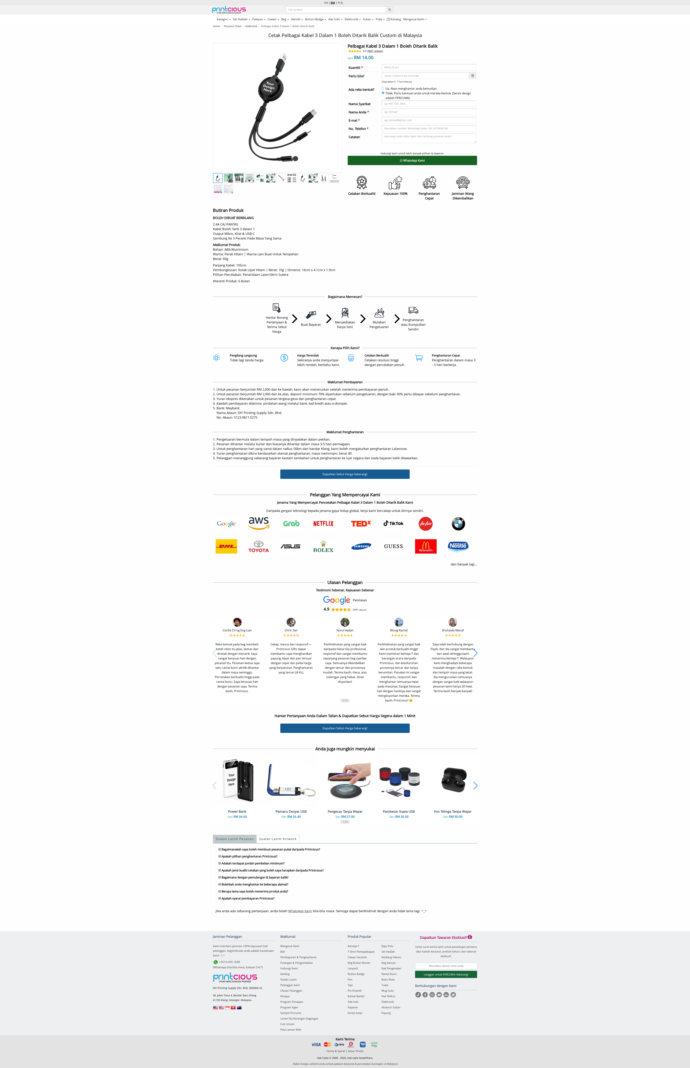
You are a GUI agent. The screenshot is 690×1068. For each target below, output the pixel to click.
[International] (215, 1009)
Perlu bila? (356, 76)
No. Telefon (359, 128)
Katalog (395, 19)
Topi (350, 985)
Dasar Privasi (356, 1051)
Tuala (384, 985)
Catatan (354, 137)
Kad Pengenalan (391, 968)
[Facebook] (425, 995)
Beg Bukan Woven (359, 963)
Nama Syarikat (360, 104)
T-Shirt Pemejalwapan (361, 951)
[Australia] (239, 1009)
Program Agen (289, 1007)
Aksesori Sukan (390, 1007)
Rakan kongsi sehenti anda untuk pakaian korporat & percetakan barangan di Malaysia (345, 1063)
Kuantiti (356, 67)
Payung (386, 1013)
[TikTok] (418, 995)
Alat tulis (353, 1001)
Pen (350, 979)
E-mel (354, 120)
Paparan (353, 1007)
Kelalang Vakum (391, 957)
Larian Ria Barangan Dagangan (299, 1018)
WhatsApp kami (300, 911)
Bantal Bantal (356, 996)
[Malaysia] (221, 1009)
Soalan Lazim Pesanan (235, 839)
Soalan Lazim (288, 979)
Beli (282, 951)
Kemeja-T (353, 946)
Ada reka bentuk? (361, 89)
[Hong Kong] (233, 1009)
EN (326, 2)
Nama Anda (359, 112)
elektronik (251, 26)
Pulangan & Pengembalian (296, 963)
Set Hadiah (388, 951)
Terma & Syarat (335, 1051)
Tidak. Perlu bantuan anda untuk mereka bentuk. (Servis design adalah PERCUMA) (428, 95)
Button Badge (356, 974)
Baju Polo (387, 946)
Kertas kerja (355, 1013)
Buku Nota (388, 979)
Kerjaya (284, 996)
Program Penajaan (291, 1001)
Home (216, 26)
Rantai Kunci (389, 974)
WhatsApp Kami (413, 160)
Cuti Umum (287, 1024)
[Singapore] (227, 1009)
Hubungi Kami (289, 968)
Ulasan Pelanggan (291, 990)
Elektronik (387, 1001)
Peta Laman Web (290, 1029)
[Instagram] (432, 995)
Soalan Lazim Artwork (278, 839)
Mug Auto (387, 990)
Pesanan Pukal (232, 26)
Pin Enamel (355, 990)
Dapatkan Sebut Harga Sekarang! (345, 474)
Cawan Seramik (357, 957)
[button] (214, 653)
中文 (340, 2)
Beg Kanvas (388, 963)
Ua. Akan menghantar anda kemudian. (411, 89)
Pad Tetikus (388, 996)
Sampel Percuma (290, 1013)
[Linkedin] (446, 995)
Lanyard (353, 968)
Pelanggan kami (290, 985)
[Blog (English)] (453, 995)
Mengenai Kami (290, 946)
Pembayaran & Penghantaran (298, 957)
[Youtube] (439, 995)
